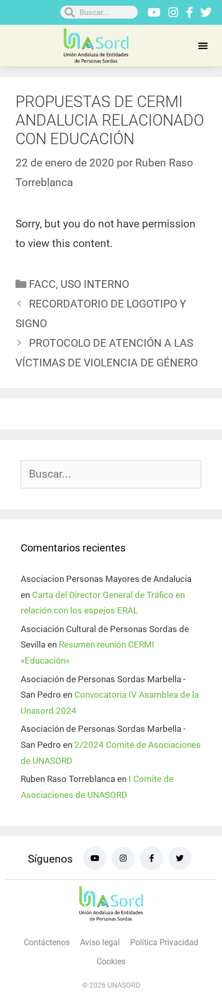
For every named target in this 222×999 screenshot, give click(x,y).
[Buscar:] (111, 474)
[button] (203, 45)
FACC (42, 284)
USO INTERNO (94, 284)
